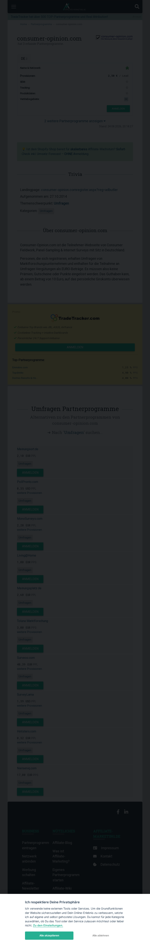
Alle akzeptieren (49, 935)
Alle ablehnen (100, 935)
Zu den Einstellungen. (48, 925)
